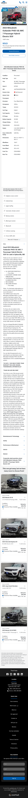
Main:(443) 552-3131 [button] (15, 688)
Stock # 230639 (5, 628)
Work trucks (13, 705)
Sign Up (14, 778)
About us (14, 710)
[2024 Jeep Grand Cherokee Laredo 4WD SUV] (14, 572)
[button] (20, 2)
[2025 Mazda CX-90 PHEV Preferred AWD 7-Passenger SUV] (14, 616)
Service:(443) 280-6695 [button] (15, 691)
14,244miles (22, 588)
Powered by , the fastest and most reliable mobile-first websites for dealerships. (14, 790)
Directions (14, 743)
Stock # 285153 (5, 539)
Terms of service (14, 739)
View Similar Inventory (14, 55)
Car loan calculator (14, 731)
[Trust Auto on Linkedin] (21, 674)
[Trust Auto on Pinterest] (17, 674)
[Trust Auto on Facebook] (7, 674)
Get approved (14, 714)
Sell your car (14, 722)
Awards (14, 735)
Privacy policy (14, 748)
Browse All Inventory (14, 51)
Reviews (14, 727)
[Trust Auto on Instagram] (14, 674)
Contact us (14, 718)
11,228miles (22, 544)
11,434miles (22, 632)
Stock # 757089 (5, 495)
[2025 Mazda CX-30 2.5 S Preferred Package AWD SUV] (14, 484)
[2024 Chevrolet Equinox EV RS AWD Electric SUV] (14, 528)
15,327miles (22, 499)
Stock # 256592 (5, 584)
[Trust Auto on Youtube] (10, 674)
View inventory (14, 701)
